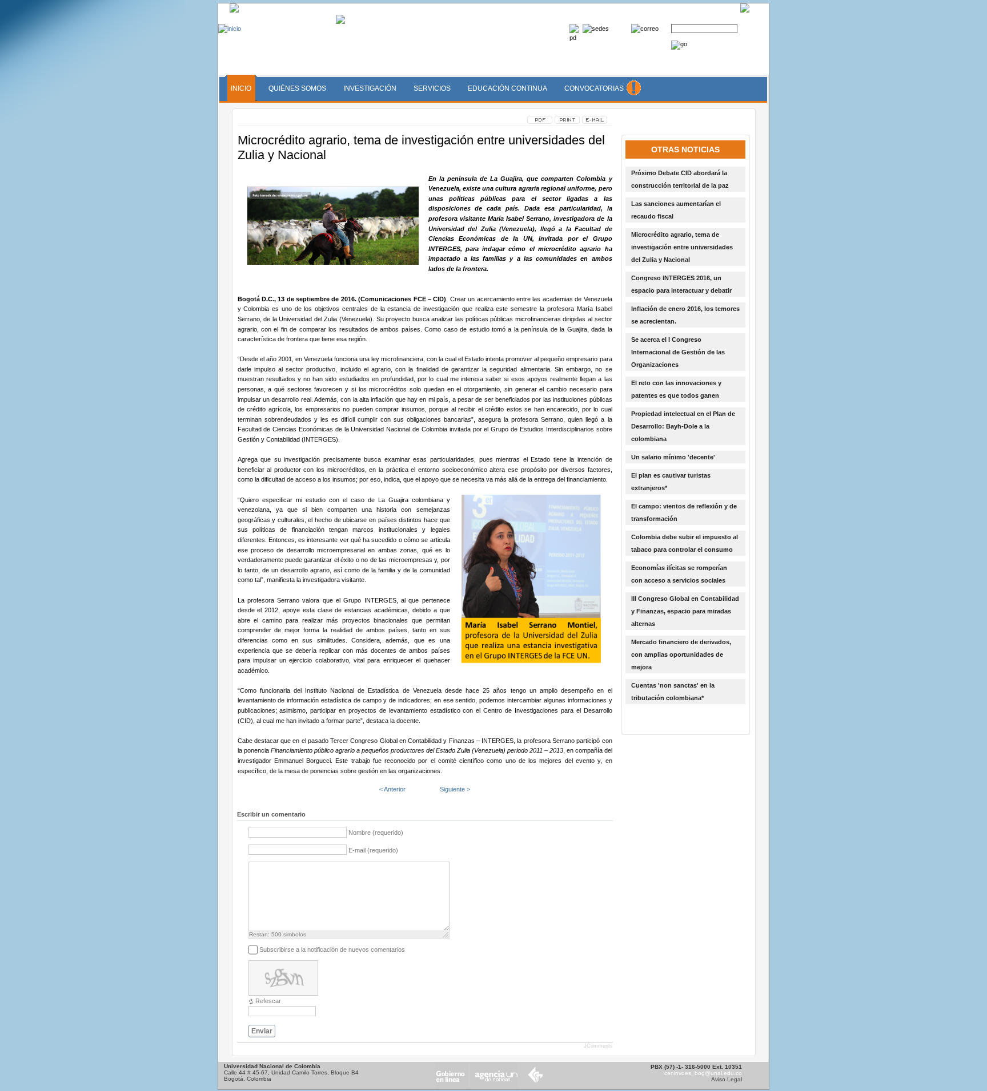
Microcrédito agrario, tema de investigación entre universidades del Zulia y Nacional (682, 247)
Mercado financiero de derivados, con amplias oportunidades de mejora (681, 654)
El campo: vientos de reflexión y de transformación (684, 512)
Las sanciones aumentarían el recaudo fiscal (676, 210)
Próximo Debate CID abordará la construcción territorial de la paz (680, 179)
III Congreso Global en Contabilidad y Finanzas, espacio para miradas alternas (685, 611)
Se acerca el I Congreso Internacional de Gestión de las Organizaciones (678, 352)
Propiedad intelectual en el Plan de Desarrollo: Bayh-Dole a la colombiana (683, 426)
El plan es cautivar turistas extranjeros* (671, 481)
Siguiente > (455, 789)
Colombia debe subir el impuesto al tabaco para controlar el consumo (684, 543)
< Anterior (392, 789)
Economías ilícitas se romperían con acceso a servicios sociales (679, 574)
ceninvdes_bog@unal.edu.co (703, 1073)
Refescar (268, 1000)
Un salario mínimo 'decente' (673, 457)
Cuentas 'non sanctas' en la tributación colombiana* (673, 691)
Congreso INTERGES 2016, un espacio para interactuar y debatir (681, 284)
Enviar (261, 1031)
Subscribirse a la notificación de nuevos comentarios (332, 949)
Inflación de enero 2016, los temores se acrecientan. (685, 315)
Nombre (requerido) (375, 833)
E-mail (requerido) (373, 850)
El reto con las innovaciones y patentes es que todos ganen (676, 389)
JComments (598, 1046)
